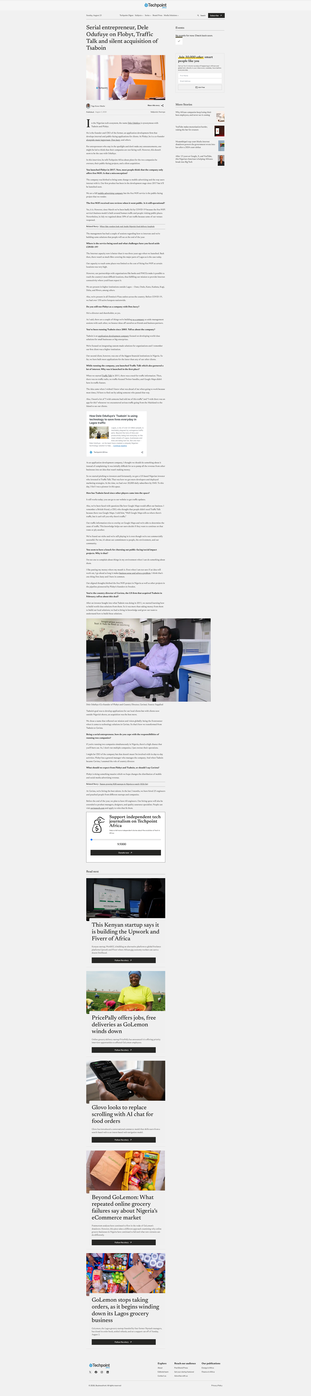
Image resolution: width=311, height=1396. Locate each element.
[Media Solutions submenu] (178, 15)
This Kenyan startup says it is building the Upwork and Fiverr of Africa (125, 932)
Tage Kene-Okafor (98, 106)
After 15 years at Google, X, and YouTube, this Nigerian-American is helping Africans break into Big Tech (194, 159)
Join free (201, 87)
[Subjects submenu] (142, 15)
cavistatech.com (97, 808)
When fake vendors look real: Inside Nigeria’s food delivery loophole (127, 227)
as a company (138, 320)
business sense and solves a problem (135, 573)
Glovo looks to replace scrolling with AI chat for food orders (122, 1114)
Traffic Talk (107, 376)
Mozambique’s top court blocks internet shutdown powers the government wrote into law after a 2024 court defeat (195, 145)
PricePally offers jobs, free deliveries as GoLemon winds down (124, 1025)
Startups (162, 112)
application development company (113, 336)
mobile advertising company (110, 193)
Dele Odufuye (134, 123)
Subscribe (214, 15)
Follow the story (122, 960)
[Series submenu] (150, 15)
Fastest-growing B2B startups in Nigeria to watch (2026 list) (124, 784)
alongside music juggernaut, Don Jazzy (103, 140)
